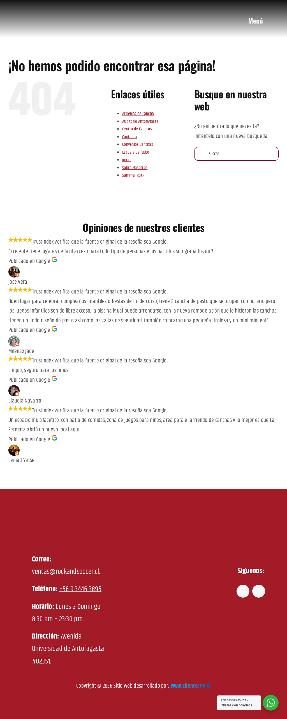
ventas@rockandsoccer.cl (65, 571)
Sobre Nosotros (134, 167)
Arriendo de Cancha (138, 113)
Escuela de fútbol (136, 152)
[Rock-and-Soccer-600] (49, 5)
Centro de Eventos (137, 129)
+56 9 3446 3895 (80, 589)
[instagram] (258, 591)
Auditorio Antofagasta (140, 121)
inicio (126, 159)
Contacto (129, 136)
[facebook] (243, 591)
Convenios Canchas (137, 144)
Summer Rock (133, 175)
